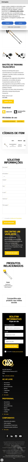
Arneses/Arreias (8, 386)
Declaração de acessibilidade (15, 456)
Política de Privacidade (16, 218)
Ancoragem (7, 384)
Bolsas (5, 388)
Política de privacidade (9, 455)
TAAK (8, 282)
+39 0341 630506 (9, 376)
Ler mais (4, 97)
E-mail (4, 192)
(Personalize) (6, 456)
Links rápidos (7, 423)
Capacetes (7, 390)
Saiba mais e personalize (14, 27)
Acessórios (7, 382)
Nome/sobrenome (9, 325)
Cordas (6, 392)
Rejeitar (7, 23)
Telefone (5, 198)
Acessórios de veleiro (9, 421)
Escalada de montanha (9, 121)
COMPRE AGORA (8, 101)
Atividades (5, 173)
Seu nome (5, 167)
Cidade (4, 179)
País (3, 186)
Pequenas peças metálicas (11, 427)
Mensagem (5, 205)
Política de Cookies (19, 455)
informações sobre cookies (16, 11)
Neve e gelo (20, 121)
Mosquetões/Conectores (10, 425)
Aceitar (20, 23)
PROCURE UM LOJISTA (11, 253)
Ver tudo (6, 395)
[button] (3, 55)
